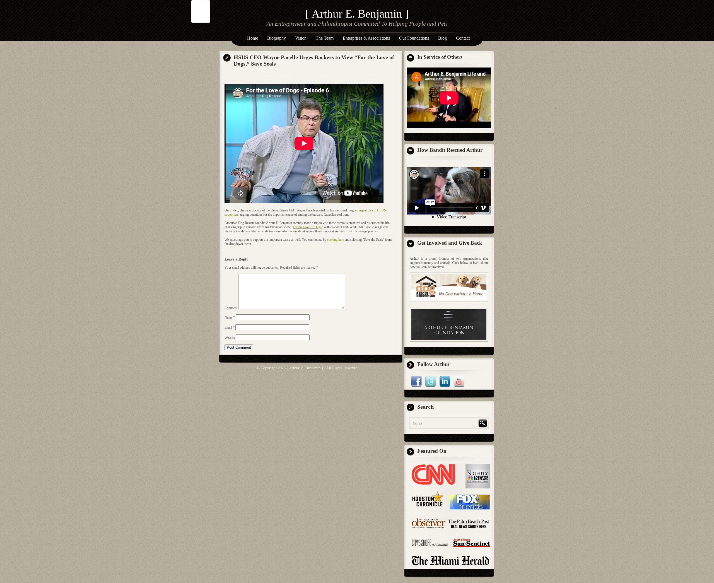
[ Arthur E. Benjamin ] (357, 13)
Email (230, 327)
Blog (442, 38)
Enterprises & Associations (366, 38)
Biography (276, 38)
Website (230, 337)
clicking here (335, 240)
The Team (325, 38)
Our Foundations (414, 38)
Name (230, 317)
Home (252, 38)
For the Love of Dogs (307, 227)
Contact (463, 38)
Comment (231, 308)
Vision (301, 38)
